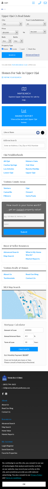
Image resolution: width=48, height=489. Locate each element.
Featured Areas (17, 65)
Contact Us (31, 278)
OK (24, 484)
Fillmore (7, 196)
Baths (15, 37)
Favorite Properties (9, 453)
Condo (14, 49)
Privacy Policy (36, 475)
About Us (8, 274)
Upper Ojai (30, 173)
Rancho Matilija (32, 169)
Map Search (9, 256)
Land (22, 49)
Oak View (30, 165)
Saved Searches (8, 449)
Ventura (7, 188)
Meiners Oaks (32, 161)
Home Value (6, 431)
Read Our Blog (32, 274)
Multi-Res (32, 49)
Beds (4, 37)
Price (4, 28)
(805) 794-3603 (9, 384)
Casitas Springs (10, 165)
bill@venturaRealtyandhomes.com (16, 388)
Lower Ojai (8, 173)
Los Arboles (9, 169)
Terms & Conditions (13, 478)
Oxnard (29, 192)
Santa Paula (31, 196)
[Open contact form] (45, 3)
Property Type (7, 45)
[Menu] (33, 3)
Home (5, 49)
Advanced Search (32, 54)
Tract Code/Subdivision (35, 20)
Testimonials (9, 278)
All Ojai (7, 161)
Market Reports (33, 259)
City (3, 20)
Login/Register (8, 446)
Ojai (25, 65)
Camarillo (8, 192)
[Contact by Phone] (39, 3)
